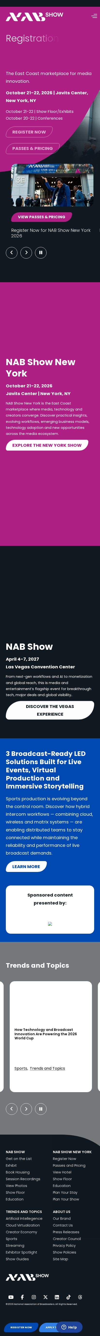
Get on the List (19, 1158)
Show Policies (64, 1252)
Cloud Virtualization (23, 1225)
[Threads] (80, 1297)
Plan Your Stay (65, 1192)
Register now (29, 130)
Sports (11, 1238)
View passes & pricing (41, 217)
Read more (35, 1083)
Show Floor (15, 1192)
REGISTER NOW (21, 1327)
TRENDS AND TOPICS (24, 1211)
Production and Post (33, 1061)
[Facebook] (22, 1297)
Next (30, 252)
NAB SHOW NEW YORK (72, 1152)
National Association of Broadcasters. (34, 1304)
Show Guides (17, 1259)
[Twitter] (45, 1297)
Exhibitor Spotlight (21, 1252)
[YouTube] (11, 1297)
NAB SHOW (15, 1152)
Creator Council (67, 1238)
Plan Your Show (66, 1199)
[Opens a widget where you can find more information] (69, 1328)
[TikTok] (68, 1297)
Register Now (64, 1158)
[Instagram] (34, 1297)
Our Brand (62, 1218)
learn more (26, 866)
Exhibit (11, 1165)
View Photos (16, 1185)
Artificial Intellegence (24, 1218)
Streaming (15, 1245)
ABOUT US (61, 1211)
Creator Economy (21, 1232)
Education (15, 1199)
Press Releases (66, 1232)
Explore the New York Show (47, 445)
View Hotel (62, 1172)
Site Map (60, 1259)
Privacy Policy (64, 1245)
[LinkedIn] (57, 1297)
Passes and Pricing (69, 1165)
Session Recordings (23, 1179)
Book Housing (18, 1172)
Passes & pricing (32, 147)
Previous (11, 252)
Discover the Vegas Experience (50, 710)
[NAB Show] (42, 17)
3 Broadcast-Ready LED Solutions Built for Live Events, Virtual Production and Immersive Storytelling (49, 1034)
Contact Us (63, 1225)
